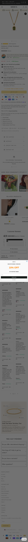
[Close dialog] (26, 261)
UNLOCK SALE (14, 277)
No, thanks (13, 279)
